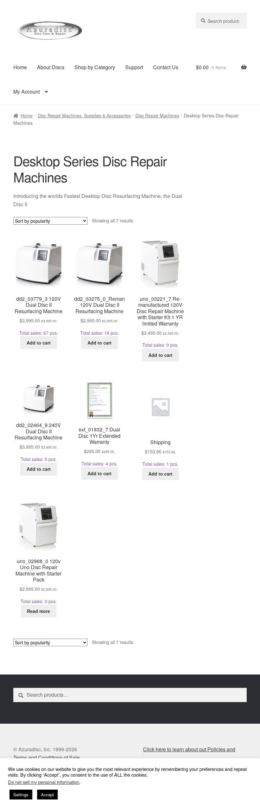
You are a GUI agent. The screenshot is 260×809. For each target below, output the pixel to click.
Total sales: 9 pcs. (160, 321)
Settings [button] (21, 795)
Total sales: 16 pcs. (99, 315)
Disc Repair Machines (157, 115)
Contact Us (165, 67)
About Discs (50, 67)
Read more (38, 611)
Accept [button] (47, 795)
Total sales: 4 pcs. (99, 446)
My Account (26, 91)
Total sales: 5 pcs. (38, 441)
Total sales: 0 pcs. (39, 580)
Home (20, 67)
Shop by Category (95, 67)
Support (134, 67)
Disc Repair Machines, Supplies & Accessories (84, 115)
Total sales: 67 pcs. (38, 315)
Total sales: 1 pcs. (160, 452)
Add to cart (39, 342)
